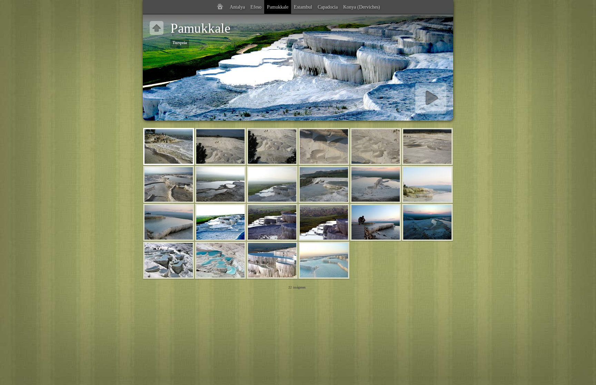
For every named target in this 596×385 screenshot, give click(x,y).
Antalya (237, 7)
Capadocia (328, 7)
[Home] (220, 7)
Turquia (179, 43)
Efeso (255, 7)
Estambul (303, 7)
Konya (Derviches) (361, 7)
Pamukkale (277, 7)
